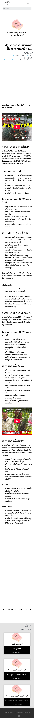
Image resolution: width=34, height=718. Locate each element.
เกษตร (30, 60)
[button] (28, 3)
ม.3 (24, 60)
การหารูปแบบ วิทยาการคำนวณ (17, 675)
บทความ (8, 60)
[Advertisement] (17, 83)
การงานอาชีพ (18, 60)
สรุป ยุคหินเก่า (17, 649)
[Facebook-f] (15, 716)
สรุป (26, 60)
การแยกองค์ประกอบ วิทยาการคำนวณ (17, 701)
